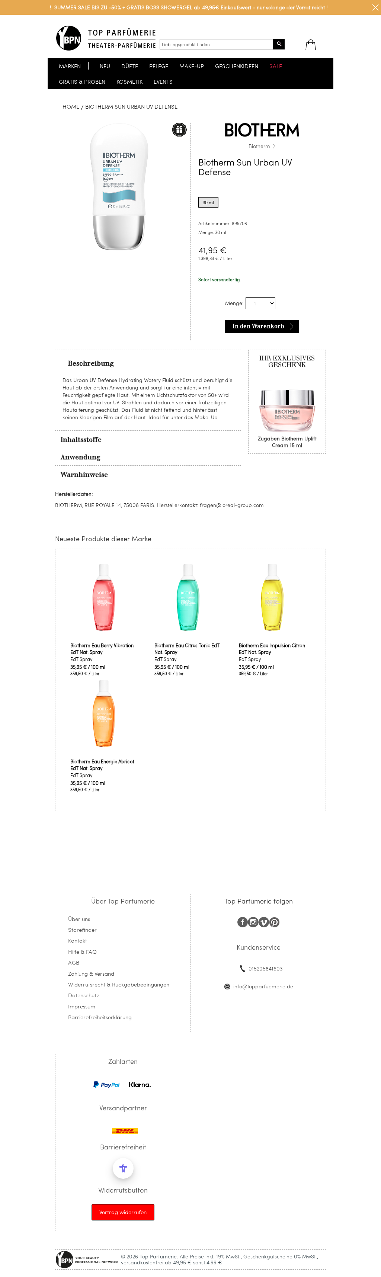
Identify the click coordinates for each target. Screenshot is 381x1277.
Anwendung (80, 457)
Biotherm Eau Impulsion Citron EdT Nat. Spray (272, 648)
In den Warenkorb (258, 326)
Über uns (79, 919)
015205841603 (265, 968)
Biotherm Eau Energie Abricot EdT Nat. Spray (102, 764)
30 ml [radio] (208, 202)
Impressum (81, 1006)
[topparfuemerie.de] (106, 38)
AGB (73, 962)
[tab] (148, 363)
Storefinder (82, 929)
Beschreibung (91, 363)
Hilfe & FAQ (82, 951)
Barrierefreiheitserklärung (100, 1017)
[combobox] (216, 44)
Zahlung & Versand (91, 973)
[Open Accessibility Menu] (123, 1168)
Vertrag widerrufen (123, 1212)
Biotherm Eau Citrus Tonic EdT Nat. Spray (187, 648)
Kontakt (77, 940)
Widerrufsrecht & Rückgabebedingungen (118, 984)
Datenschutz (83, 995)
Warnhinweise (84, 474)
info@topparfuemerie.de (263, 986)
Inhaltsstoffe (81, 439)
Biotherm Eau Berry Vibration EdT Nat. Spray (102, 648)
